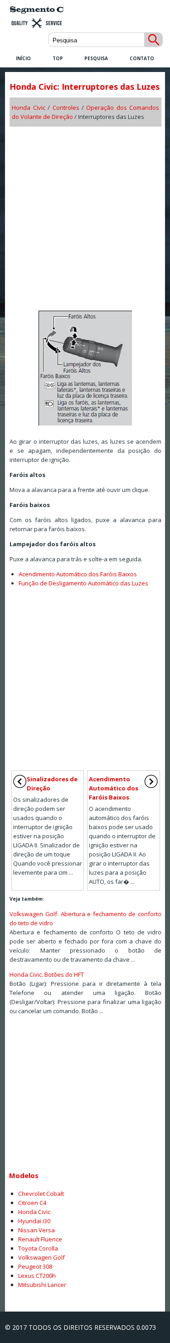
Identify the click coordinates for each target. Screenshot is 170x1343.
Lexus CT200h (37, 1275)
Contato (142, 58)
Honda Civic (28, 107)
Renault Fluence (40, 1239)
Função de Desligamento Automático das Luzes (83, 583)
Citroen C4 (32, 1203)
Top (58, 58)
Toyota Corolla (38, 1248)
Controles (66, 107)
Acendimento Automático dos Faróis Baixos (78, 574)
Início (23, 58)
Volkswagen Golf (41, 1257)
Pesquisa (96, 58)
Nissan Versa (36, 1230)
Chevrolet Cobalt (41, 1193)
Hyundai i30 (34, 1221)
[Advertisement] (85, 214)
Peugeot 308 (35, 1266)
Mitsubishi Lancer (42, 1285)
